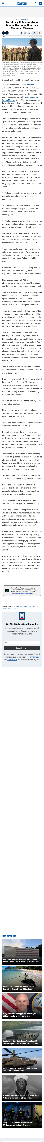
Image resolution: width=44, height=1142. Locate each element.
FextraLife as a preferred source (22, 593)
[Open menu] (3, 3)
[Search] (35, 3)
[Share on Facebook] (21, 33)
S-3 (29, 149)
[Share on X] (25, 33)
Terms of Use (34, 657)
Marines (30, 85)
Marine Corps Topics (22, 19)
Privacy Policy (12, 660)
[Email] (28, 33)
